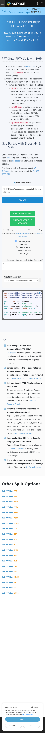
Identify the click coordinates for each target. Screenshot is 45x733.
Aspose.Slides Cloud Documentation (25, 378)
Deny (31, 725)
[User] (37, 3)
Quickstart (11, 352)
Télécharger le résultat (24, 243)
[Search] (42, 3)
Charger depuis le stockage (22, 221)
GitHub (9, 158)
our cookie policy (27, 714)
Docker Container (16, 448)
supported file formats (22, 433)
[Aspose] (16, 3)
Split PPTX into (9, 491)
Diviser (22, 200)
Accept (22, 719)
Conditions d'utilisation (22, 233)
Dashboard (30, 66)
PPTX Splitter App (34, 467)
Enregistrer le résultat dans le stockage (24, 250)
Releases (16, 161)
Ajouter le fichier (22, 213)
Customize (13, 725)
